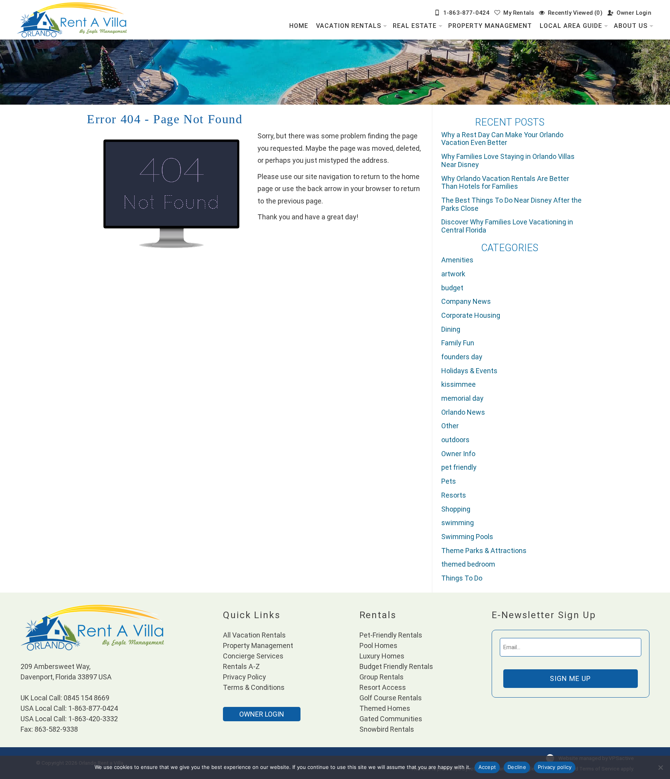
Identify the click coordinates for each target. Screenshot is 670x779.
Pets (448, 481)
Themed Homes (384, 708)
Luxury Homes (381, 656)
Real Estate (415, 25)
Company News (466, 301)
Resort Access (382, 687)
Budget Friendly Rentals (396, 666)
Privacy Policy (244, 677)
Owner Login (633, 12)
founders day (461, 357)
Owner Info (458, 454)
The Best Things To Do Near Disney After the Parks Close (511, 204)
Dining (450, 329)
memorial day (462, 398)
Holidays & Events (469, 371)
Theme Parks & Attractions (484, 550)
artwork (453, 274)
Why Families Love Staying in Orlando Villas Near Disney (508, 160)
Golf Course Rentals (390, 698)
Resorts (453, 495)
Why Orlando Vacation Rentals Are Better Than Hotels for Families (505, 182)
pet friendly (459, 467)
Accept (487, 767)
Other (450, 426)
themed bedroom (468, 564)
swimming (457, 523)
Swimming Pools (467, 537)
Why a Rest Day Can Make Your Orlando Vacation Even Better (502, 139)
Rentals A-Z (241, 666)
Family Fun (457, 343)
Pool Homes (378, 645)
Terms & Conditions (254, 687)
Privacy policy (555, 767)
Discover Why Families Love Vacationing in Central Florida (507, 226)
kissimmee (458, 384)
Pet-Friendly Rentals (390, 635)
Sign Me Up (570, 678)
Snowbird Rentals (386, 729)
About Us (631, 25)
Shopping (455, 509)
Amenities (457, 260)
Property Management (490, 25)
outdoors (455, 440)
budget (452, 288)
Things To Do (461, 578)
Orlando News (463, 412)
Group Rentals (381, 677)
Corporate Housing (470, 315)
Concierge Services (253, 656)
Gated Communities (390, 719)
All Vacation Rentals (254, 635)
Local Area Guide (571, 25)
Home (298, 25)
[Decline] (660, 767)
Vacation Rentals (348, 25)
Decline (517, 767)
